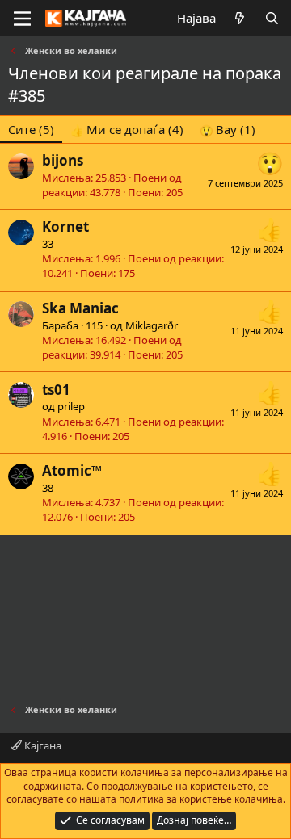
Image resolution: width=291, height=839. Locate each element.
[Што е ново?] (239, 18)
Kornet (65, 226)
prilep (71, 406)
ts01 (56, 389)
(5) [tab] (31, 129)
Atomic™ (72, 470)
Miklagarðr (151, 325)
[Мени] (22, 18)
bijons (62, 160)
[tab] (127, 129)
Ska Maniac (80, 308)
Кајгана (41, 745)
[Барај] (272, 18)
